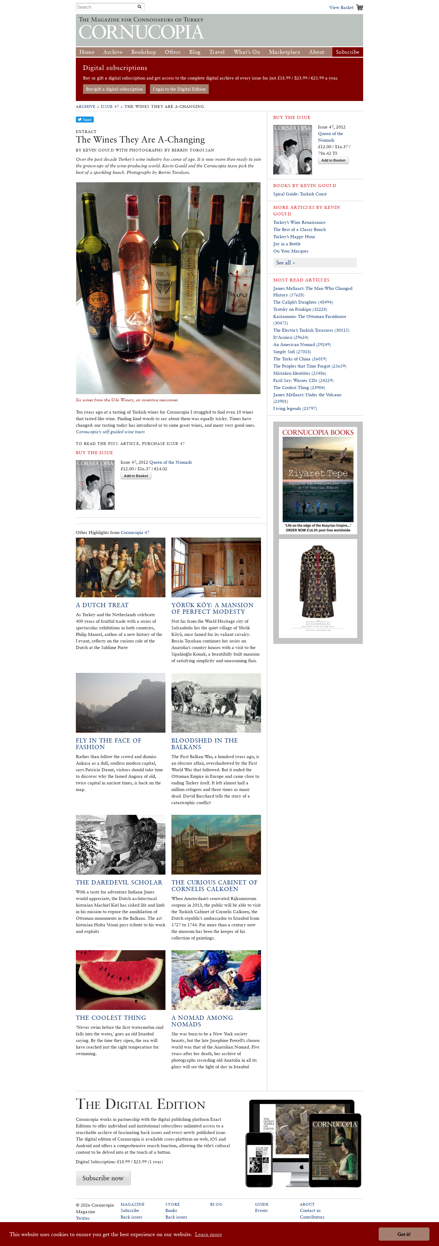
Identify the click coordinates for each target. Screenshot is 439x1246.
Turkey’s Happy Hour (294, 236)
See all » (285, 262)
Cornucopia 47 (135, 532)
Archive (112, 52)
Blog (194, 52)
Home (86, 52)
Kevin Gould (318, 185)
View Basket (341, 7)
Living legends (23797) (295, 408)
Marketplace (284, 52)
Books (171, 1210)
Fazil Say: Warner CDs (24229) (303, 380)
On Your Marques (290, 250)
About (317, 52)
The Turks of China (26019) (300, 358)
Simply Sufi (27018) (292, 351)
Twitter (83, 1218)
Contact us (310, 1210)
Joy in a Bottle (287, 243)
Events (261, 1210)
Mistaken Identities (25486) (299, 373)
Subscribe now (103, 1178)
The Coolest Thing (111, 1017)
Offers (173, 52)
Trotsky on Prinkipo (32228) (300, 309)
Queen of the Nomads (170, 462)
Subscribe (348, 52)
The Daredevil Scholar (119, 882)
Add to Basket (136, 475)
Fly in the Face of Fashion (109, 744)
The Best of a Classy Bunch (299, 229)
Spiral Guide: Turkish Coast (300, 193)
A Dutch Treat (102, 605)
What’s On (247, 52)
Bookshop (143, 52)
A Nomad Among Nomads (202, 1021)
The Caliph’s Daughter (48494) (303, 301)
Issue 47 (110, 106)
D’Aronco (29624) (290, 337)
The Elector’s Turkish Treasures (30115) (311, 330)
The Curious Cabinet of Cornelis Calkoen (214, 886)
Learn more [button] (208, 1234)
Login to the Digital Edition (179, 88)
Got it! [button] (404, 1234)
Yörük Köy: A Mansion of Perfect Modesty (212, 608)
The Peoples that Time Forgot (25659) (309, 365)
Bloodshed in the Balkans (204, 744)
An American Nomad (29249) (302, 344)
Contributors (312, 1216)
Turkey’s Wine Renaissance (299, 222)
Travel (217, 52)
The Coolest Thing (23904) (299, 387)
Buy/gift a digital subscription (114, 88)
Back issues (131, 1216)
